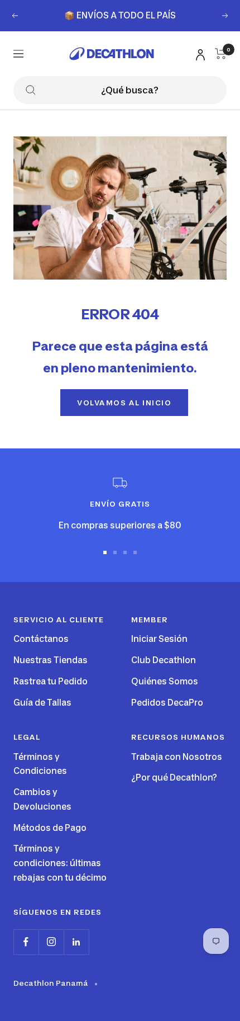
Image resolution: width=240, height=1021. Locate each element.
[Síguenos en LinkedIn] (76, 941)
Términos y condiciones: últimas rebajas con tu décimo (60, 862)
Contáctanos (41, 639)
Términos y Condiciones (40, 764)
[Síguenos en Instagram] (51, 941)
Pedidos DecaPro (167, 702)
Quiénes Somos (164, 681)
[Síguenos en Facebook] (26, 941)
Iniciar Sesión (159, 639)
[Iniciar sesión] (199, 53)
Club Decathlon (163, 660)
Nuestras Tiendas (50, 660)
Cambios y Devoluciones (42, 799)
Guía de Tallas (42, 702)
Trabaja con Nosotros (176, 756)
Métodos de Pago (50, 828)
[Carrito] (221, 53)
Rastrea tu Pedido (50, 681)
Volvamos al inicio (124, 402)
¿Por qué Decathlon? (174, 777)
